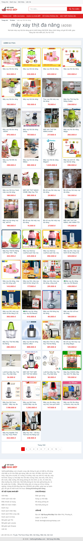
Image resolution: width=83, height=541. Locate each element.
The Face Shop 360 (25, 535)
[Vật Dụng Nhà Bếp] (12, 466)
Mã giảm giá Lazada (9, 523)
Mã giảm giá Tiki (7, 520)
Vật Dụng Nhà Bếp (53, 539)
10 (56, 449)
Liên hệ (28, 2)
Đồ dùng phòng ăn (50, 16)
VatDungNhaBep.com (37, 539)
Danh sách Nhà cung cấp (10, 514)
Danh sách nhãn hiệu (9, 511)
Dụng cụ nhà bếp (34, 16)
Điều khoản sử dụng (9, 502)
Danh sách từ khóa (8, 517)
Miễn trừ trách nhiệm (9, 505)
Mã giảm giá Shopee (9, 526)
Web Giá (43, 535)
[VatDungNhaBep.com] (10, 9)
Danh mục (13, 2)
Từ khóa (12, 20)
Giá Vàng (36, 535)
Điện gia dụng (19, 16)
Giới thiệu (21, 2)
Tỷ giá (15, 535)
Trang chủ (5, 2)
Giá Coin (50, 535)
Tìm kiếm (75, 9)
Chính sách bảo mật (9, 499)
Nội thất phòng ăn (68, 16)
